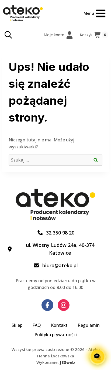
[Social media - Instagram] (64, 305)
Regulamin (89, 325)
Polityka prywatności (55, 335)
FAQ (36, 325)
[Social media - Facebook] (47, 305)
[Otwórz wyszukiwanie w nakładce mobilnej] (8, 35)
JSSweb (67, 362)
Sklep (17, 325)
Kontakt (59, 325)
